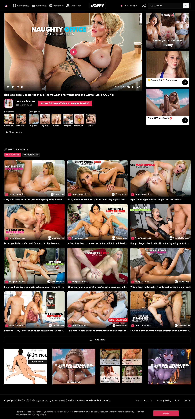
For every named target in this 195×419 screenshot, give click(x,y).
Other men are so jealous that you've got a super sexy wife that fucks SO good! (107, 287)
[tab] (12, 155)
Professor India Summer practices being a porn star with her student (38, 287)
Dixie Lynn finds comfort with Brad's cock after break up (32, 243)
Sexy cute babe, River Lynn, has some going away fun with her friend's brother (43, 199)
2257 (177, 400)
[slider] (66, 87)
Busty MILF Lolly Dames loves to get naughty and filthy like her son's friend (41, 330)
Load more (99, 339)
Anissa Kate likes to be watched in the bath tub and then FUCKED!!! (100, 243)
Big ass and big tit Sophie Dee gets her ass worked (155, 199)
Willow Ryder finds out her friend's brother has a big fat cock (160, 287)
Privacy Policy (164, 400)
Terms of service (144, 400)
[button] (73, 132)
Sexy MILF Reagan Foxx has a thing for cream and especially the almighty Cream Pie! (109, 330)
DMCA (187, 400)
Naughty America (25, 101)
